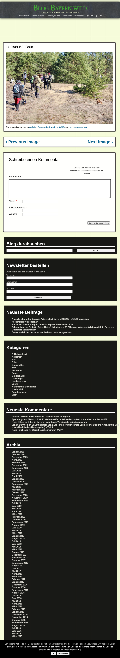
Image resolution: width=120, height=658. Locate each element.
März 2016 (17, 606)
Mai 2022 (16, 473)
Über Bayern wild (53, 16)
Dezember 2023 (20, 457)
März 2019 (17, 533)
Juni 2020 (17, 506)
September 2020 (20, 500)
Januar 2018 (18, 552)
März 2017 (17, 576)
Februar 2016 (18, 609)
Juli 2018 (16, 541)
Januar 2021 (18, 492)
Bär (14, 359)
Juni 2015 (17, 631)
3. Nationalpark (19, 354)
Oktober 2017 (18, 560)
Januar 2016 (18, 612)
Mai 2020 (16, 508)
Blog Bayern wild (60, 7)
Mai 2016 (16, 601)
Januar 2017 (18, 582)
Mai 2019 (16, 530)
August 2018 (18, 538)
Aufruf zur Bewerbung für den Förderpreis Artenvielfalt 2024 (42, 324)
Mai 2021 (16, 487)
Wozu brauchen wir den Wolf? (91, 419)
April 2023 (17, 460)
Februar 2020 (18, 517)
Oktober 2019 (18, 519)
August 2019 (18, 525)
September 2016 (20, 590)
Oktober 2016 (18, 587)
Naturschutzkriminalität (24, 386)
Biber (14, 362)
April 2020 (17, 511)
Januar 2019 (18, 536)
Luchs (15, 384)
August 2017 (18, 565)
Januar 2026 (18, 451)
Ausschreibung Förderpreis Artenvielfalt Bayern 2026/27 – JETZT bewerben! (50, 319)
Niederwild (17, 389)
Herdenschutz (19, 381)
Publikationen (24, 16)
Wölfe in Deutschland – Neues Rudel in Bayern (46, 416)
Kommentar (15, 176)
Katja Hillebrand (20, 430)
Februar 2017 (18, 579)
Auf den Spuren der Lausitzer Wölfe (47, 127)
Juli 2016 (16, 595)
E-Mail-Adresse (17, 207)
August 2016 (18, 592)
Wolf (14, 394)
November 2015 (20, 617)
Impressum (67, 16)
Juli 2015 (16, 628)
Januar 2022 (18, 479)
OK (53, 653)
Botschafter (18, 365)
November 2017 (20, 557)
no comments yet (78, 127)
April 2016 (17, 603)
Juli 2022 (16, 470)
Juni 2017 (17, 568)
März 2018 (17, 549)
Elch (14, 367)
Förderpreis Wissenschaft (25, 322)
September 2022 (20, 468)
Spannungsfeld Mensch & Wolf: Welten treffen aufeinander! (42, 419)
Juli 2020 (16, 503)
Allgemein (17, 357)
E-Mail (10, 288)
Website (13, 214)
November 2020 (20, 498)
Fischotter (17, 370)
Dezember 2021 (20, 481)
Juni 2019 (17, 527)
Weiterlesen (63, 653)
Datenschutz (79, 16)
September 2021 (20, 484)
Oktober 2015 (18, 620)
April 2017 (17, 574)
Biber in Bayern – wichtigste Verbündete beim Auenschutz (57, 422)
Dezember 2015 (20, 614)
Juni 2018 (17, 544)
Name (13, 201)
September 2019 (20, 522)
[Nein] (116, 649)
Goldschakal (18, 376)
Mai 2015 (16, 633)
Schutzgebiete (19, 392)
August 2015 (18, 625)
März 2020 (17, 514)
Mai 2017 (16, 571)
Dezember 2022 (20, 465)
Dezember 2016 (20, 584)
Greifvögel (17, 378)
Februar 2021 (18, 489)
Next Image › (100, 142)
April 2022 (17, 476)
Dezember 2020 (20, 495)
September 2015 (20, 622)
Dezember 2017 (20, 555)
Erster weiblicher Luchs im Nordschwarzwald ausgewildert (42, 332)
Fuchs (15, 373)
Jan (14, 425)
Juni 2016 (17, 598)
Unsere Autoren (38, 16)
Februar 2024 (18, 454)
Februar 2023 (18, 462)
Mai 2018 (16, 546)
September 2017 (20, 563)
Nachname (11, 282)
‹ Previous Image (23, 142)
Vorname (10, 275)
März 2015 (17, 636)
